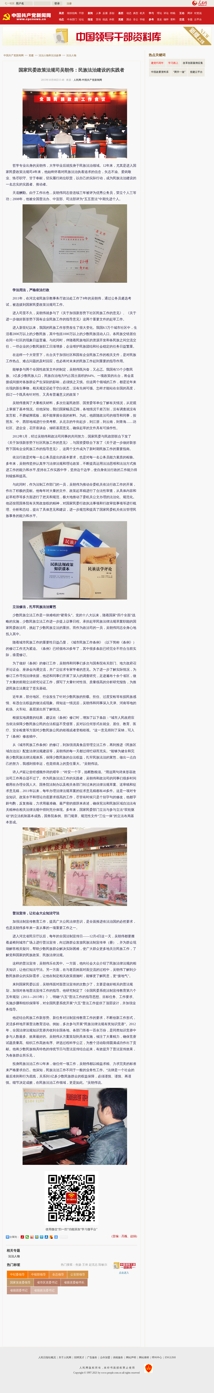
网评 (189, 13)
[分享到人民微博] (22, 1237)
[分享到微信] (27, 1237)
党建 (31, 55)
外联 (111, 19)
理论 (159, 13)
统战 (105, 19)
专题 (189, 19)
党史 (159, 19)
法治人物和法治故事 (50, 55)
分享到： (14, 1237)
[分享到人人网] (46, 1237)
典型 (135, 13)
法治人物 (71, 55)
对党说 (198, 13)
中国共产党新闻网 (14, 55)
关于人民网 (65, 1357)
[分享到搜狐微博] (51, 1237)
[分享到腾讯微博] (41, 1237)
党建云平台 (196, 71)
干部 (81, 13)
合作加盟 (105, 1357)
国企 (128, 19)
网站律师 (144, 1357)
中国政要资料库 (160, 71)
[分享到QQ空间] (37, 1237)
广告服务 (92, 1357)
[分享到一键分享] (56, 1237)
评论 (166, 13)
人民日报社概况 (47, 1357)
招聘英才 (79, 1357)
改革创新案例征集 (193, 62)
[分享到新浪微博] (32, 1237)
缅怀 (166, 19)
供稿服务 (118, 1357)
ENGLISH (170, 1357)
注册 (69, 3)
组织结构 (72, 13)
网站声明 (131, 1357)
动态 (128, 13)
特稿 (172, 13)
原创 (111, 13)
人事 (98, 13)
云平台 (198, 19)
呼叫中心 (157, 1357)
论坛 (81, 19)
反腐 (105, 13)
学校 (142, 19)
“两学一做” (179, 71)
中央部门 (72, 19)
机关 (142, 13)
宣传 (98, 19)
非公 (135, 19)
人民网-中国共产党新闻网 (88, 79)
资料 (172, 19)
